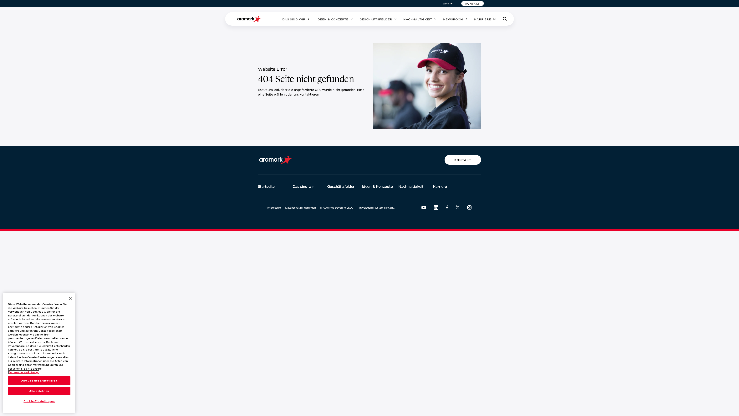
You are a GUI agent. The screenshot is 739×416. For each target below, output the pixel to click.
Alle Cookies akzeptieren (39, 380)
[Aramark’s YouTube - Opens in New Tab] (424, 207)
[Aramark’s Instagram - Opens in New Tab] (469, 207)
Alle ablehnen (39, 391)
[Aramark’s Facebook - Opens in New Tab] (447, 207)
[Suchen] (505, 19)
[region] (39, 353)
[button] (472, 3)
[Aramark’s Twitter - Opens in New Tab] (457, 207)
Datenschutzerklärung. (24, 372)
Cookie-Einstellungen (39, 401)
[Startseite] (249, 19)
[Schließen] (70, 298)
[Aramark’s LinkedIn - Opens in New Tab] (436, 207)
